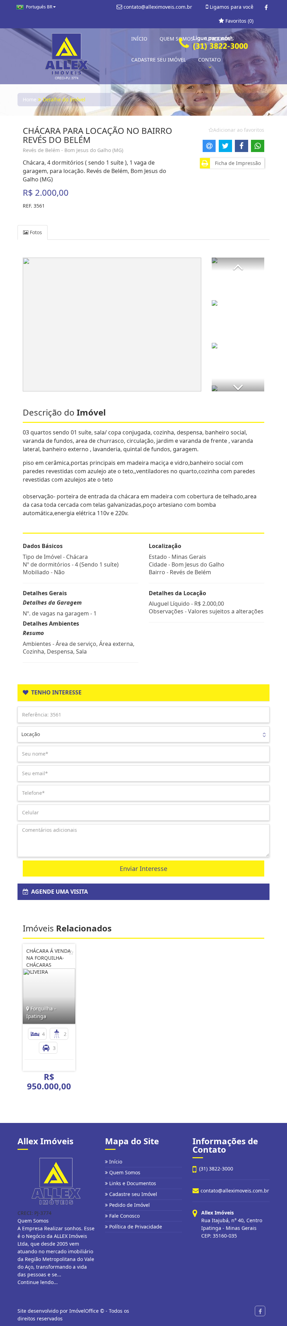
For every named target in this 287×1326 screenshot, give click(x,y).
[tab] (144, 692)
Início (115, 1161)
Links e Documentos (132, 1183)
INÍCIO (139, 38)
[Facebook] (266, 7)
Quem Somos (124, 1172)
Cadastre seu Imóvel (132, 1194)
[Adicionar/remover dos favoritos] (71, 952)
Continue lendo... (38, 1282)
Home (29, 99)
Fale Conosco (124, 1215)
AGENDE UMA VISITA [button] (58, 891)
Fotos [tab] (35, 232)
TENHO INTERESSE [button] (55, 692)
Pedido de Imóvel (129, 1205)
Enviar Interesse (143, 868)
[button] (238, 264)
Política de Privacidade (135, 1226)
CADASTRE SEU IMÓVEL (158, 59)
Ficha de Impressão (236, 163)
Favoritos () (238, 20)
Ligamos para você (230, 6)
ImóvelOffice (84, 1310)
